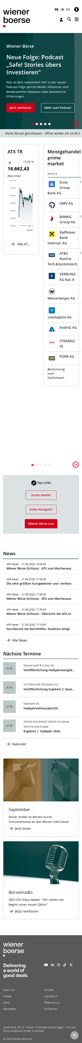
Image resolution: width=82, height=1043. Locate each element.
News (6, 1002)
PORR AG (67, 356)
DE (56, 9)
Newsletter (9, 1009)
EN (68, 9)
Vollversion (51, 1009)
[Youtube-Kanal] (46, 965)
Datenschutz (52, 1002)
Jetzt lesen (23, 828)
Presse (7, 996)
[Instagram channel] (58, 965)
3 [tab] (41, 124)
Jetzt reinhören (20, 108)
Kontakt (49, 990)
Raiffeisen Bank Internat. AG (61, 237)
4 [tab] (45, 124)
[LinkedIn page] (52, 965)
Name (51, 173)
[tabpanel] (41, 81)
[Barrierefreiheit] (76, 9)
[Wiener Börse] (16, 18)
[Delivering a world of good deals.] (15, 972)
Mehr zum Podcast (57, 108)
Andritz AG (68, 327)
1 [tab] (32, 124)
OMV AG (66, 203)
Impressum (51, 996)
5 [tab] (49, 124)
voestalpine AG (60, 317)
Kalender (19, 744)
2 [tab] (37, 124)
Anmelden (62, 19)
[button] (76, 124)
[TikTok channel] (64, 965)
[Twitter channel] (71, 965)
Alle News (19, 640)
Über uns (9, 990)
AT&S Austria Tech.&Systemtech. (63, 258)
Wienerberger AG (61, 298)
